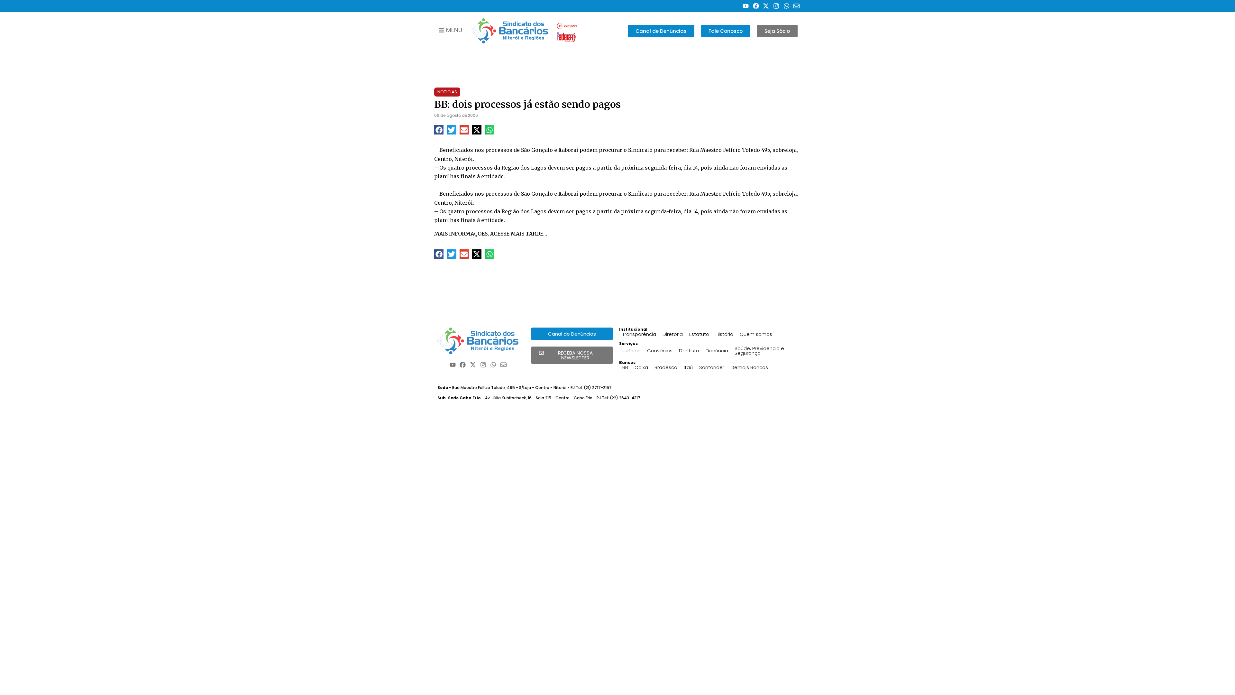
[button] (439, 129)
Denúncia (717, 350)
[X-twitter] (766, 6)
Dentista (689, 350)
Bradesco (665, 367)
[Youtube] (745, 6)
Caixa (641, 367)
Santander (711, 367)
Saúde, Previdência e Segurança (759, 351)
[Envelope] (796, 6)
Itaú (688, 367)
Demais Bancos (749, 367)
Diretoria (673, 334)
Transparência (639, 334)
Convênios (659, 350)
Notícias (447, 92)
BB (625, 367)
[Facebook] (756, 6)
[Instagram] (776, 6)
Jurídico (631, 350)
